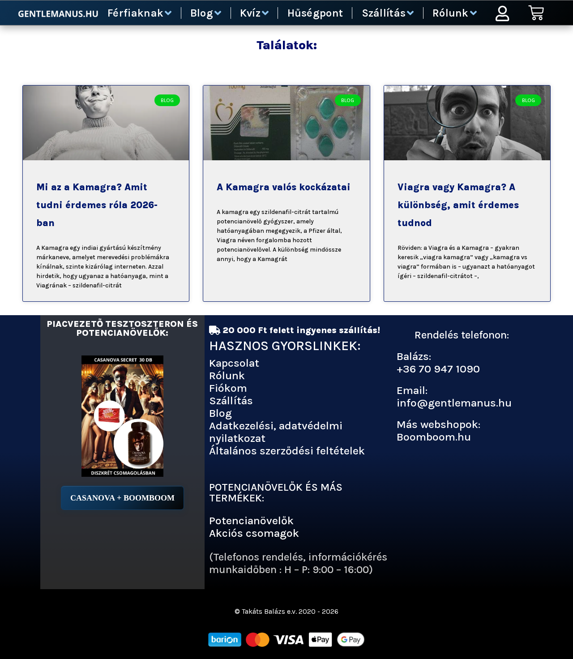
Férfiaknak (135, 13)
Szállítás (384, 13)
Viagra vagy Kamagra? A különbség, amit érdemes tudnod (458, 205)
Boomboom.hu (434, 436)
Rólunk (450, 13)
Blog (201, 13)
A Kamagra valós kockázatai (284, 187)
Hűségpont (315, 13)
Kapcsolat (234, 362)
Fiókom (228, 387)
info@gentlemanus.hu (454, 402)
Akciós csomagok (254, 532)
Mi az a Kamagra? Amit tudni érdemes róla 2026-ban (97, 205)
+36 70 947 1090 (438, 368)
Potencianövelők (251, 520)
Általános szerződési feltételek (287, 450)
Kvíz (250, 13)
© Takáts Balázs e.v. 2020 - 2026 (286, 611)
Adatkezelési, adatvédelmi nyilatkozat (275, 432)
